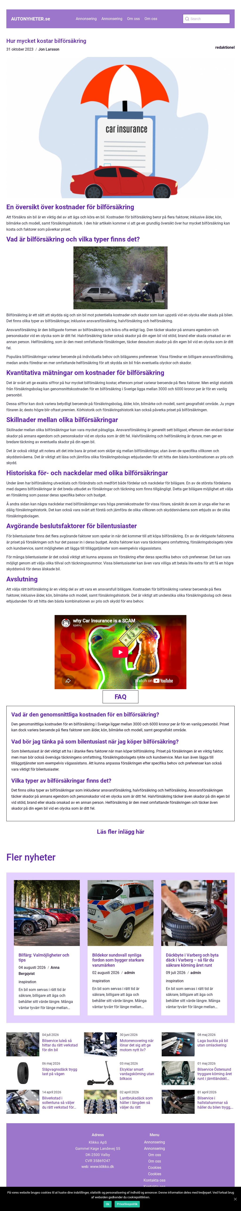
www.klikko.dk (102, 1166)
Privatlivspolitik (127, 1204)
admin (129, 972)
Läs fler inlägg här (120, 831)
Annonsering (86, 18)
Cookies (154, 1167)
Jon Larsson (48, 49)
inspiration (27, 982)
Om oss (133, 18)
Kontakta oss (154, 1180)
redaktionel (225, 47)
